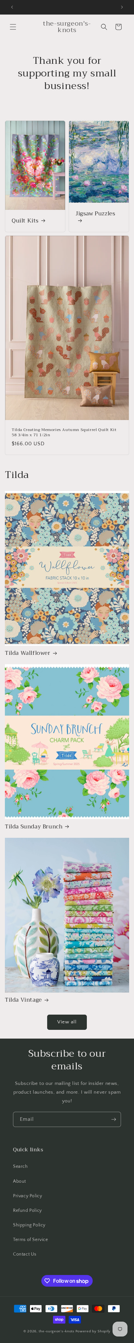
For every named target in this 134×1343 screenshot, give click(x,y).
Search (20, 1166)
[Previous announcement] (12, 7)
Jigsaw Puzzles (95, 214)
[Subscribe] (113, 1119)
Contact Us (24, 1254)
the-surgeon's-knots (56, 1331)
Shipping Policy (29, 1225)
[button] (13, 27)
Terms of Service (30, 1239)
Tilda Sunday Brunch (33, 826)
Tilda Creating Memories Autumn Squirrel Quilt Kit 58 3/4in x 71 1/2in (64, 432)
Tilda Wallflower (27, 653)
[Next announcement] (122, 7)
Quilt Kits (25, 220)
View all (67, 1022)
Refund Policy (27, 1210)
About (19, 1181)
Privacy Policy (27, 1196)
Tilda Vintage (23, 1000)
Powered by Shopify (93, 1331)
